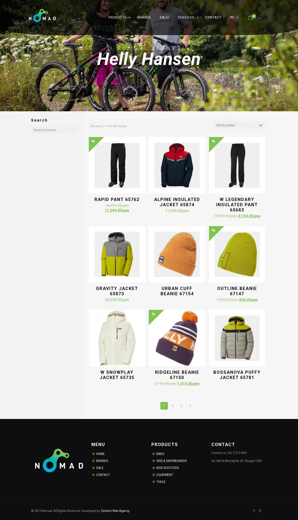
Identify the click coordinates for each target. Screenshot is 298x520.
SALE (100, 468)
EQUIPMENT (164, 475)
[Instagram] (260, 511)
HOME (100, 454)
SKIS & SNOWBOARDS (171, 461)
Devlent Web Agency (115, 511)
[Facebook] (254, 511)
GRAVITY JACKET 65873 (117, 291)
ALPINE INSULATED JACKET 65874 (177, 202)
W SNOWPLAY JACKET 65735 (117, 375)
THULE (161, 482)
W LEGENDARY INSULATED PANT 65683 (237, 205)
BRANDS (102, 461)
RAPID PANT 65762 (116, 199)
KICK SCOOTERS (167, 468)
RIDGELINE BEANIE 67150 (177, 375)
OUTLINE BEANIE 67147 (237, 291)
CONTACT (103, 475)
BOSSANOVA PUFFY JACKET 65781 (237, 375)
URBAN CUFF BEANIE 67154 (177, 291)
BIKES (160, 454)
